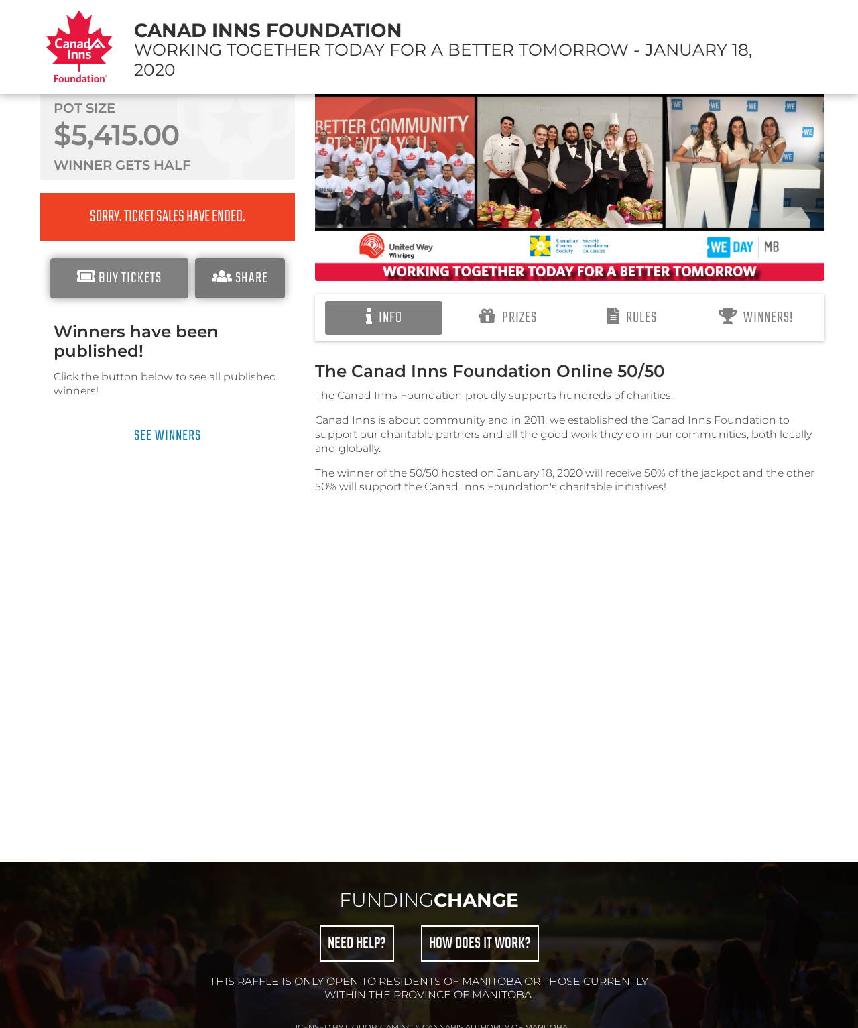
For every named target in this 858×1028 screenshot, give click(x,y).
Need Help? (357, 943)
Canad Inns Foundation (268, 30)
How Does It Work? (480, 943)
